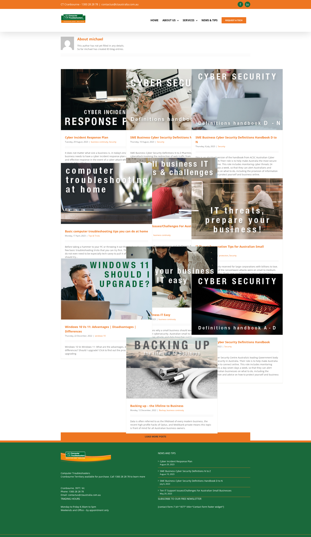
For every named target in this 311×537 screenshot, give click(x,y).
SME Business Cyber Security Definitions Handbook (233, 342)
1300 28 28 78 (76, 491)
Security (112, 141)
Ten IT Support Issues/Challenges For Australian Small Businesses (195, 490)
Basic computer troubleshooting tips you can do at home (106, 231)
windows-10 (100, 335)
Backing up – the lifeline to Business (156, 406)
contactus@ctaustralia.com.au (119, 4)
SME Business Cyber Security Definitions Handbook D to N (191, 480)
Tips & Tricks (94, 235)
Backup (162, 410)
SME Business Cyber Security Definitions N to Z (164, 137)
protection (223, 255)
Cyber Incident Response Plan (86, 137)
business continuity (99, 141)
